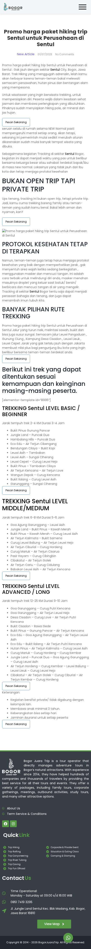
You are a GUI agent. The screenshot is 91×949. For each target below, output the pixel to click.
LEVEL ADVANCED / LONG (30, 589)
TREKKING (15, 408)
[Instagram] (13, 823)
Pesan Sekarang (16, 122)
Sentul (55, 69)
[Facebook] (5, 823)
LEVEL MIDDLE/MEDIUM (35, 505)
